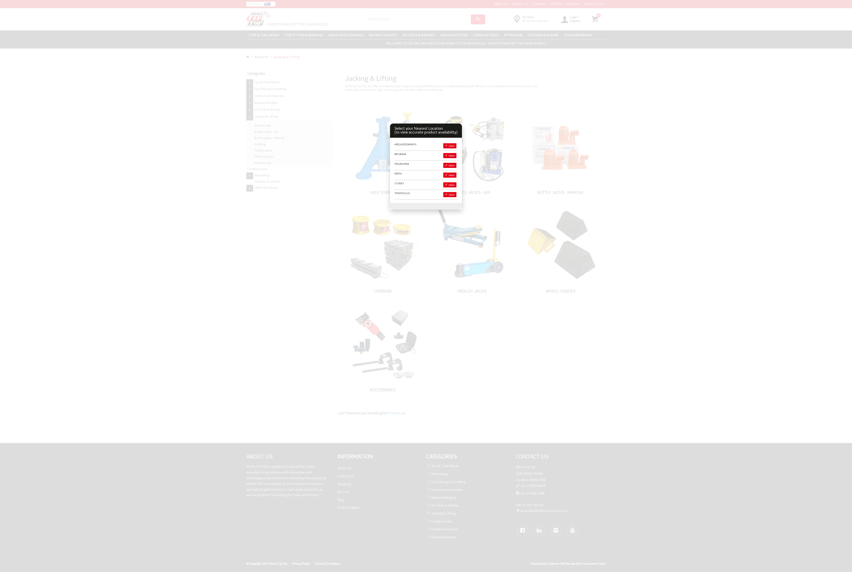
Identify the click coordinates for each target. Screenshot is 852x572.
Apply (452, 146)
